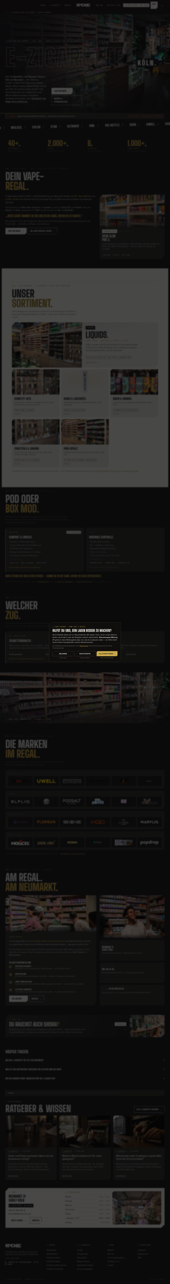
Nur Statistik (85, 654)
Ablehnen (63, 654)
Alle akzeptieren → (107, 654)
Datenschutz (84, 646)
